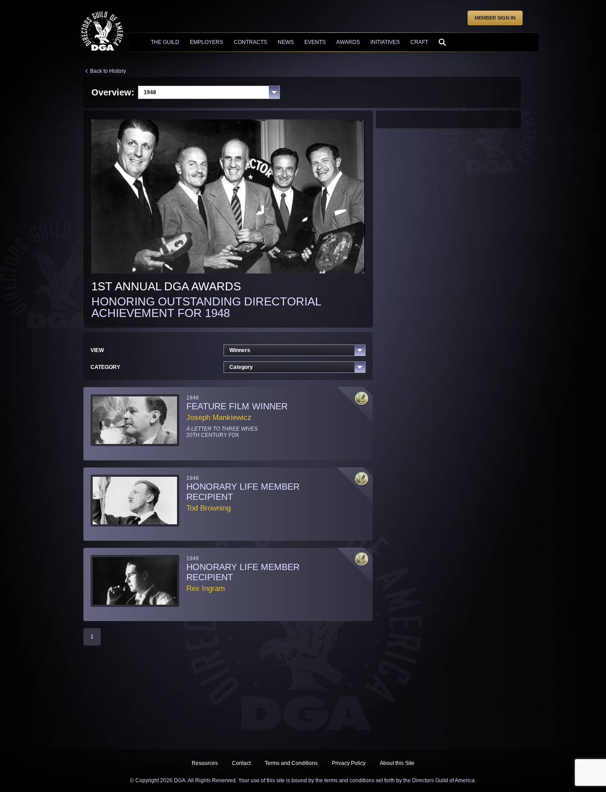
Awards (348, 42)
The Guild (165, 42)
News (286, 42)
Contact (241, 763)
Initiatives (385, 42)
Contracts (250, 42)
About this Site (397, 763)
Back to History (108, 71)
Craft (419, 42)
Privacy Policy (349, 763)
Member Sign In (495, 17)
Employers (206, 42)
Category (241, 367)
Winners (239, 350)
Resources (205, 763)
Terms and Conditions (291, 763)
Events (315, 42)
